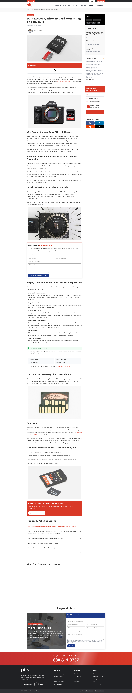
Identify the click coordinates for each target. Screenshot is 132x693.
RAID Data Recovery (58, 676)
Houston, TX (76, 679)
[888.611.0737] (88, 106)
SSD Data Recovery (58, 679)
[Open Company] (94, 5)
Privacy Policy (46, 271)
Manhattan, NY (77, 673)
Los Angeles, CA (77, 676)
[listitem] (95, 35)
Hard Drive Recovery (59, 674)
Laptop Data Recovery (59, 681)
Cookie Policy (96, 681)
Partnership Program (98, 684)
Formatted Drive (97, 20)
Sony (99, 22)
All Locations (77, 681)
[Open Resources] (103, 5)
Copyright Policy (97, 679)
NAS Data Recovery (58, 684)
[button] (90, 123)
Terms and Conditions (98, 676)
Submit (71, 646)
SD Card (93, 22)
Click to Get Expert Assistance (38, 275)
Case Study (30, 15)
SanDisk (88, 22)
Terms (51, 271)
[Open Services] (78, 5)
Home (28, 9)
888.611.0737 (94, 106)
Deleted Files (89, 20)
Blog (32, 9)
